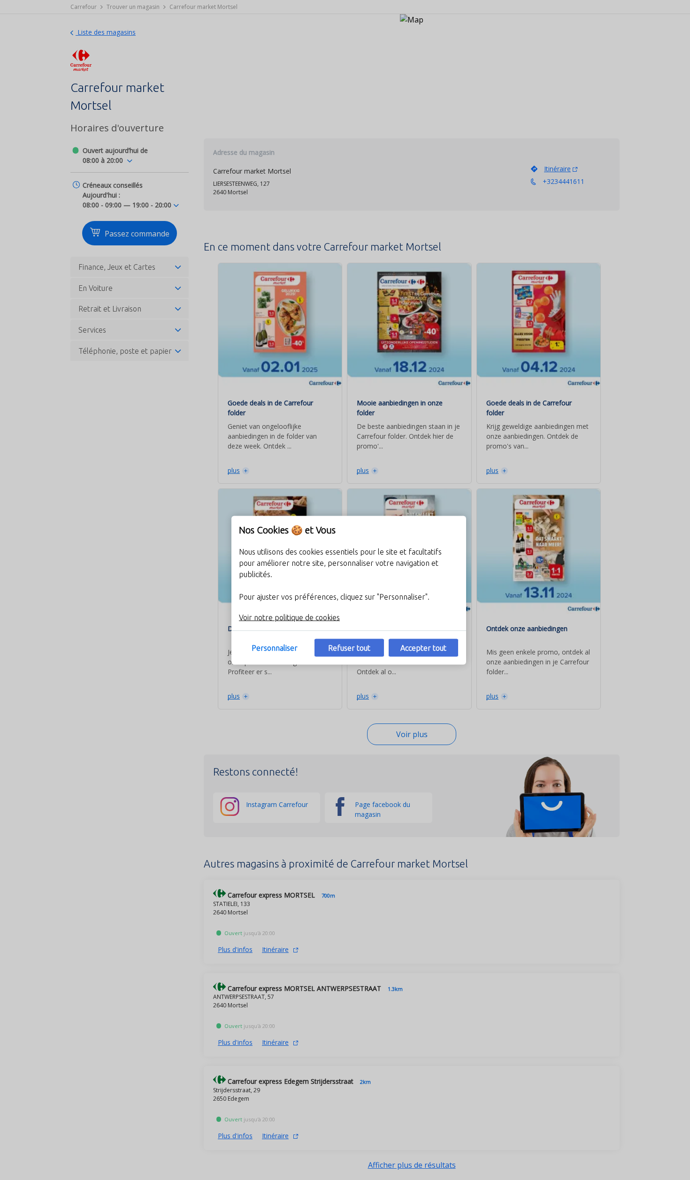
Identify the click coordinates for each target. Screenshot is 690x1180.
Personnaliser (275, 647)
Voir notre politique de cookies (289, 617)
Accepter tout (423, 647)
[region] (348, 590)
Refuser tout (349, 647)
